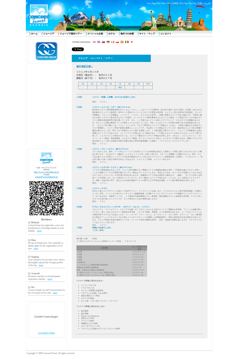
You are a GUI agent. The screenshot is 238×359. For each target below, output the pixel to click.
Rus (159, 3)
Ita (190, 3)
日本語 (175, 3)
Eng (154, 3)
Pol (181, 3)
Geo (149, 3)
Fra (168, 3)
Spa (186, 3)
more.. (50, 279)
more (39, 231)
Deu (164, 3)
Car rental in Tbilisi (46, 333)
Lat (194, 3)
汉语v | (200, 3)
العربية (207, 3)
